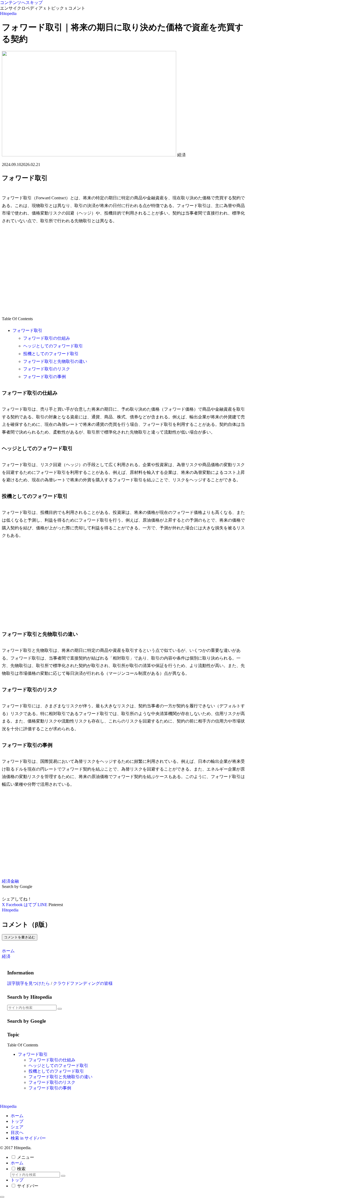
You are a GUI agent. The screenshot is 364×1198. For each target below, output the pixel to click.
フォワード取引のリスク (46, 369)
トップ (17, 1121)
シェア (17, 1127)
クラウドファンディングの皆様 (83, 983)
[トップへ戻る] (2, 1197)
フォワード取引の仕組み (46, 338)
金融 (14, 881)
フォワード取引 (27, 330)
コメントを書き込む (19, 937)
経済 (6, 881)
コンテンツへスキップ (21, 2)
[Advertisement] (124, 270)
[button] (60, 1009)
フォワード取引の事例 (44, 376)
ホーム (17, 1115)
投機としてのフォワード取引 (51, 353)
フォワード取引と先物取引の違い (55, 361)
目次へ (17, 1132)
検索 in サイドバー (28, 1138)
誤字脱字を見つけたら (28, 983)
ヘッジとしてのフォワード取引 (53, 346)
